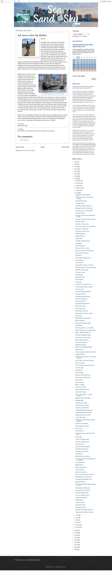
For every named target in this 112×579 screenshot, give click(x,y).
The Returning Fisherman (81, 449)
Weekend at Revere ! (80, 344)
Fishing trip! (78, 282)
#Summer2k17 (51, 131)
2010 (75, 544)
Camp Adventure (79, 260)
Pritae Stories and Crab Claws (83, 337)
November (78, 183)
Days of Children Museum (82, 253)
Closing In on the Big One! (82, 407)
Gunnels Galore (79, 279)
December (78, 180)
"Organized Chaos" (80, 354)
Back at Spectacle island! (81, 340)
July (77, 192)
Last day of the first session (82, 248)
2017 (75, 178)
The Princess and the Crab (82, 231)
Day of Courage (79, 372)
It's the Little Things (80, 417)
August (78, 190)
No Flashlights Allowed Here (82, 303)
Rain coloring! (78, 454)
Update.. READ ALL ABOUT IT (83, 332)
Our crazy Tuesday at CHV (82, 441)
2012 (75, 540)
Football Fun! (78, 370)
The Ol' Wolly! (79, 274)
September (79, 188)
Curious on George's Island (82, 495)
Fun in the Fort (79, 262)
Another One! (78, 315)
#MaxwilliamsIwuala (33, 131)
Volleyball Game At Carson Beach (84, 208)
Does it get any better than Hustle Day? (85, 226)
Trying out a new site (80, 294)
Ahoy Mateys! (79, 325)
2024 (75, 161)
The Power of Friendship (81, 423)
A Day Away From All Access (82, 490)
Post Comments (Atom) (29, 150)
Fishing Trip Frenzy (80, 308)
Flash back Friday (80, 221)
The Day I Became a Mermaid (83, 291)
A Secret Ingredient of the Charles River (85, 352)
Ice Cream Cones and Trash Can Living (85, 219)
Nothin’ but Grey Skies (81, 472)
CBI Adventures (79, 500)
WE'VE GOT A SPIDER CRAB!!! (83, 347)
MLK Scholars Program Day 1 (83, 257)
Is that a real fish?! (80, 502)
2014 (75, 535)
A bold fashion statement (81, 311)
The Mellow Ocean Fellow (81, 451)
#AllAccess (24, 131)
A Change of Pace (80, 203)
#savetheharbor (43, 131)
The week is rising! (80, 272)
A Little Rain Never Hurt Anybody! (83, 410)
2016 (75, 530)
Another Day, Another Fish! (82, 389)
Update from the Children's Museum (84, 512)
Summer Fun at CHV (80, 507)
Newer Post (20, 147)
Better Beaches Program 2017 (83, 318)
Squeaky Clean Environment (82, 375)
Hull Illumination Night (80, 201)
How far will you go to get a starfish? (84, 474)
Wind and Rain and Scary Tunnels (84, 313)
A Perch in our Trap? (80, 387)
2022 (75, 166)
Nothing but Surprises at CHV (82, 415)
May (77, 517)
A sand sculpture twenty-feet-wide (83, 286)
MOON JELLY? (79, 465)
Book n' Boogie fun (80, 320)
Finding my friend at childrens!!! (83, 205)
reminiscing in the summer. (82, 426)
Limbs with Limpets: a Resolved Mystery (85, 267)
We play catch (79, 349)
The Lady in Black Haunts (82, 492)
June (77, 515)
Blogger (64, 567)
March (77, 522)
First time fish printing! (81, 342)
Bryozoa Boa (78, 437)
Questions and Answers (81, 298)
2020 (75, 171)
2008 (75, 549)
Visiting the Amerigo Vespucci (83, 296)
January (78, 527)
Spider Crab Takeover (80, 467)
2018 (75, 176)
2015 (75, 532)
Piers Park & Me (79, 444)
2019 (75, 174)
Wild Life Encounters (80, 306)
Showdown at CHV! (80, 505)
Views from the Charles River (82, 377)
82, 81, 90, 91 (78, 428)
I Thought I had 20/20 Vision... (83, 241)
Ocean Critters (79, 379)
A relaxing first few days (81, 403)
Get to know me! (79, 289)
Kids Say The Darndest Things (83, 335)
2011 (75, 542)
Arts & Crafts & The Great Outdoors (84, 360)
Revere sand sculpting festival (83, 323)
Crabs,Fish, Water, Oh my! (82, 224)
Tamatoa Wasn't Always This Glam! (84, 265)
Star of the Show (79, 469)
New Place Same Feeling (81, 270)
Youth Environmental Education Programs (85, 144)
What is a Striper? (80, 384)
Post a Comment (24, 140)
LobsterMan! (78, 243)
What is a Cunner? (80, 363)
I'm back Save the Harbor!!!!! (82, 446)
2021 (75, 169)
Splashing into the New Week (82, 398)
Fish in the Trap (79, 367)
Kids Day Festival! (80, 213)
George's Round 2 (79, 236)
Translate (84, 36)
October (78, 185)
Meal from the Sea (80, 277)
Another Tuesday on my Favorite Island (85, 330)
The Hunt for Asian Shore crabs (83, 284)
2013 (75, 537)
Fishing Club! (78, 238)
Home (43, 147)
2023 (75, 164)
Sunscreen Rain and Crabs (82, 405)
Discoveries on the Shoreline (82, 456)
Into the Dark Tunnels (80, 392)
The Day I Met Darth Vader (82, 439)
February (78, 525)
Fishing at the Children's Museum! (84, 509)
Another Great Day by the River (83, 412)
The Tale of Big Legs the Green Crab (84, 365)
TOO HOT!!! (78, 255)
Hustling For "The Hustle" (81, 229)
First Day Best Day (80, 462)
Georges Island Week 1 (81, 497)
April (77, 520)
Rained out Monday (80, 233)
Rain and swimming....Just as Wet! (84, 327)
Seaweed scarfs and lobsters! (82, 194)
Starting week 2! (79, 430)
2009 (75, 547)
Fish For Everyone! (80, 245)
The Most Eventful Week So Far (83, 479)
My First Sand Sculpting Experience (84, 250)
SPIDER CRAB (79, 400)
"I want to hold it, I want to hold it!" (84, 210)
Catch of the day (79, 382)
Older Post (65, 147)
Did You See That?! (80, 301)
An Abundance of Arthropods (82, 488)
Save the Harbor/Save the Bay (80, 91)
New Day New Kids (80, 481)
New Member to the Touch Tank (83, 477)
